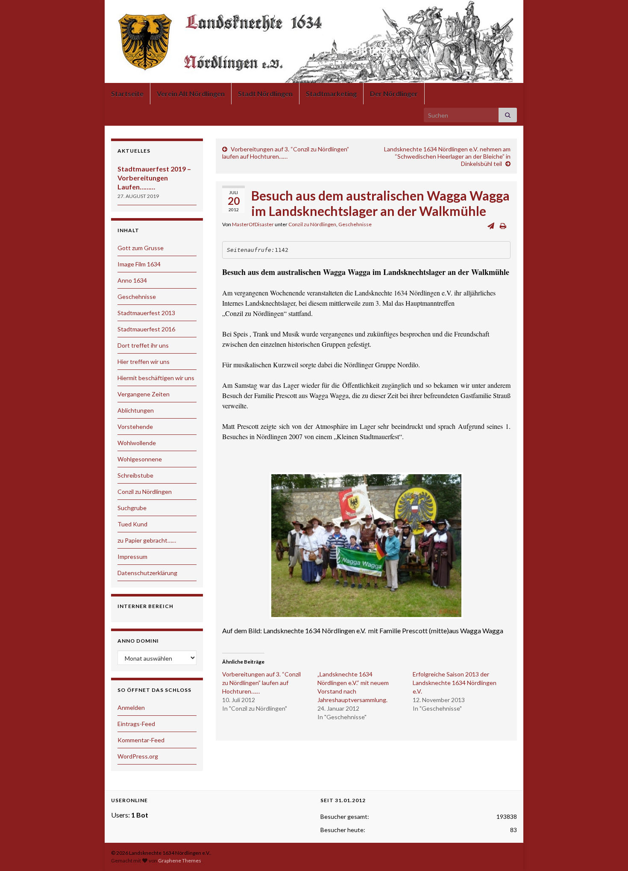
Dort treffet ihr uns (143, 345)
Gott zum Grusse (140, 247)
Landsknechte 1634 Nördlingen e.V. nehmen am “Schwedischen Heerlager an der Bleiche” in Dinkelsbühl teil (447, 156)
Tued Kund (132, 524)
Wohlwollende (136, 442)
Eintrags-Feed (136, 723)
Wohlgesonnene (139, 459)
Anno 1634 (132, 280)
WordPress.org (137, 756)
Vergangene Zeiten (143, 394)
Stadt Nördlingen (265, 93)
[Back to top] (608, 851)
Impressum (132, 556)
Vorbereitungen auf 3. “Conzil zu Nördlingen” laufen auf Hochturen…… (285, 152)
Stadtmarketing (331, 93)
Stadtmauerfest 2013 (146, 312)
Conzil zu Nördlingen (312, 224)
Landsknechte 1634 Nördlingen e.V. (314, 48)
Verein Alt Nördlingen (191, 93)
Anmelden (131, 707)
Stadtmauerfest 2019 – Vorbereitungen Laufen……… (154, 178)
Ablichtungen (135, 410)
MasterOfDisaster (253, 224)
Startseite (127, 93)
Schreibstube (135, 475)
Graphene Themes (179, 860)
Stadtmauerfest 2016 (146, 329)
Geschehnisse (355, 224)
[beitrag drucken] (503, 225)
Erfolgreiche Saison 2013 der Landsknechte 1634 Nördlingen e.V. (454, 682)
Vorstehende (135, 426)
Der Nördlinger (394, 93)
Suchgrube (132, 507)
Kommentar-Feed (140, 740)
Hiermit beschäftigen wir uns (155, 377)
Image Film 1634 (139, 264)
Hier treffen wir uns (143, 361)
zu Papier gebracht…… (146, 540)
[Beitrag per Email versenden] (490, 225)
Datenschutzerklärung (147, 572)
